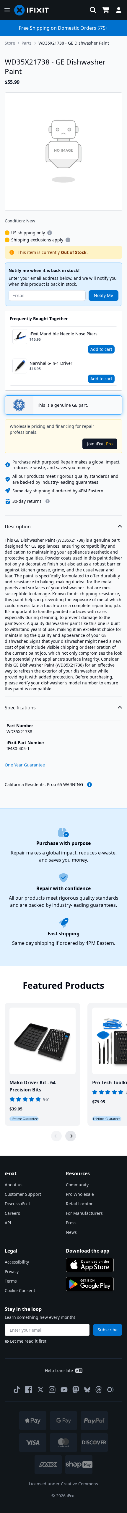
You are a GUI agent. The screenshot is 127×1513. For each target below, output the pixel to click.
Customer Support (23, 1194)
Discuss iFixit (17, 1203)
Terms (11, 1281)
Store (10, 43)
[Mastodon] (75, 1389)
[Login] (118, 10)
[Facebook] (28, 1389)
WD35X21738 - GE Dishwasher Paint (73, 43)
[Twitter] (40, 1389)
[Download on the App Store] (90, 1265)
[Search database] (93, 10)
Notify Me (103, 295)
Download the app (87, 1251)
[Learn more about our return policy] (47, 501)
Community (77, 1184)
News (71, 1232)
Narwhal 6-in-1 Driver (51, 363)
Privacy (12, 1271)
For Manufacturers (84, 1213)
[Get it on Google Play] (90, 1284)
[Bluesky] (87, 1390)
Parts (27, 43)
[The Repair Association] (110, 1389)
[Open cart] (106, 10)
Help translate (59, 1370)
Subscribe (108, 1330)
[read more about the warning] (89, 784)
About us (13, 1184)
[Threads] (98, 1389)
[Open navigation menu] (7, 10)
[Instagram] (52, 1389)
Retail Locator (79, 1203)
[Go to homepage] (34, 10)
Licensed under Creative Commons (63, 1484)
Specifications (20, 707)
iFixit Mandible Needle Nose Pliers (63, 334)
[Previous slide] (56, 1136)
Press (71, 1223)
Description (18, 526)
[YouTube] (64, 1389)
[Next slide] (70, 1136)
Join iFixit (100, 444)
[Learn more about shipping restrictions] (49, 232)
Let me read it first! (29, 1341)
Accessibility (17, 1262)
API (8, 1223)
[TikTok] (16, 1389)
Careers (12, 1213)
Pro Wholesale (80, 1194)
